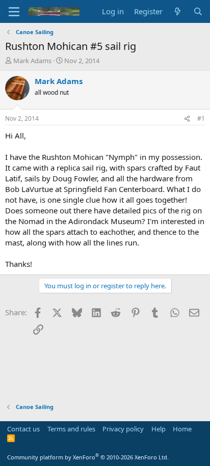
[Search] (198, 11)
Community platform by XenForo (88, 457)
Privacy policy (123, 428)
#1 (201, 118)
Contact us (23, 428)
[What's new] (178, 11)
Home (182, 428)
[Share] (187, 119)
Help (158, 428)
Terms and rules (71, 428)
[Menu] (14, 12)
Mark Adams (32, 60)
